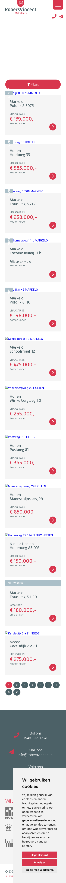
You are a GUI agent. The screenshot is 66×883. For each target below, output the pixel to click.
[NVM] (12, 814)
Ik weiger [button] (39, 862)
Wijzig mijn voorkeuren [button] (40, 869)
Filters (34, 84)
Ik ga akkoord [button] (40, 854)
